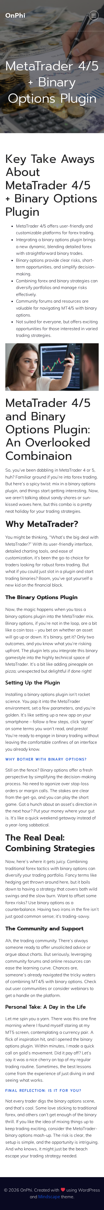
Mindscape (49, 1197)
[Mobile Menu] (94, 15)
